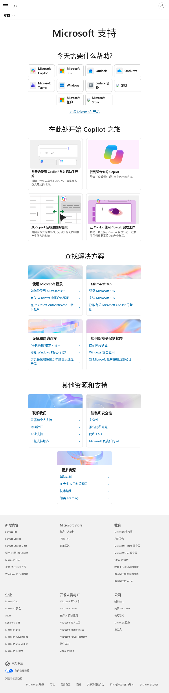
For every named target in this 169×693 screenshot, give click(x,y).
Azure (8, 615)
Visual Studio (67, 650)
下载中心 (65, 538)
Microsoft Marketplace (72, 629)
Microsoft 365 (12, 560)
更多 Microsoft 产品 (84, 111)
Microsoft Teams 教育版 (127, 545)
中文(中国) (17, 663)
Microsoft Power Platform (73, 636)
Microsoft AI (11, 601)
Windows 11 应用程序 (17, 574)
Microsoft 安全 (13, 608)
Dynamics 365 (12, 622)
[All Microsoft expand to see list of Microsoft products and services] (5, 6)
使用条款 (65, 684)
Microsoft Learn (68, 608)
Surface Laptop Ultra (16, 545)
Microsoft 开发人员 (70, 601)
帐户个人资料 (67, 531)
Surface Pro (11, 531)
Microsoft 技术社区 (70, 622)
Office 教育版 (121, 560)
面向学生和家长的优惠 (126, 574)
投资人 (118, 629)
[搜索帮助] (15, 5)
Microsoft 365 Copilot (16, 643)
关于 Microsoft (122, 608)
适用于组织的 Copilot (16, 552)
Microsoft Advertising (16, 636)
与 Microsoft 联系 (34, 684)
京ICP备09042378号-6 (122, 684)
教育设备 (119, 538)
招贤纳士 (119, 601)
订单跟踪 (65, 545)
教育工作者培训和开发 (126, 567)
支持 (7, 15)
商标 (78, 684)
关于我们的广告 (95, 684)
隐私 (52, 684)
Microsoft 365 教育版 (125, 552)
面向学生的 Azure (123, 581)
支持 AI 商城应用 (69, 615)
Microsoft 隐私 (122, 622)
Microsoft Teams (14, 650)
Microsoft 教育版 (123, 531)
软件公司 (65, 643)
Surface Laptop (13, 538)
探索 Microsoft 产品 (15, 567)
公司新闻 (119, 615)
